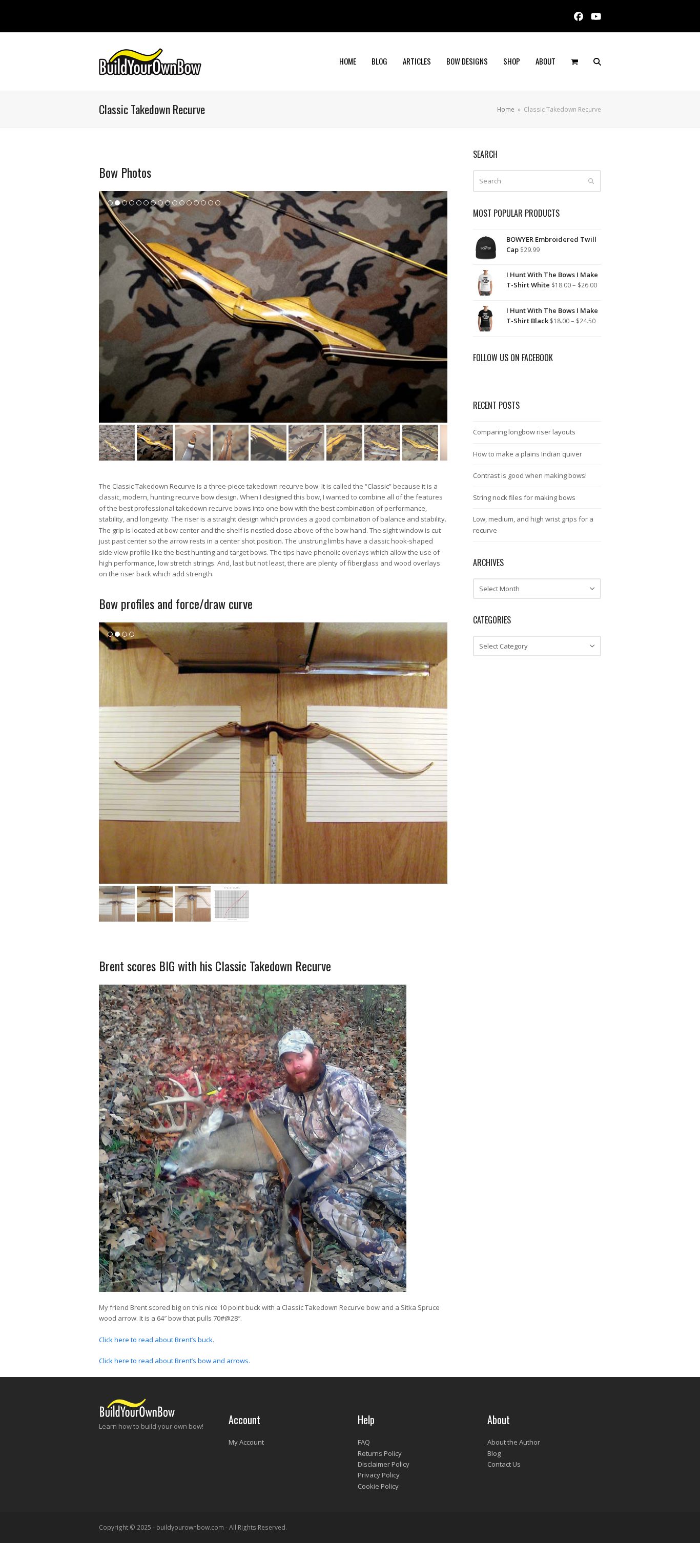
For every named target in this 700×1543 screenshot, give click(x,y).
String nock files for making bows (524, 497)
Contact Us (504, 1464)
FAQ (364, 1442)
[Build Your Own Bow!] (137, 1415)
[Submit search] (591, 181)
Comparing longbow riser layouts (524, 431)
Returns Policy (380, 1453)
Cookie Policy (378, 1486)
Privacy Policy (379, 1474)
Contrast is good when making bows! (530, 475)
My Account (246, 1442)
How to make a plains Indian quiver (527, 453)
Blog (494, 1453)
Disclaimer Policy (383, 1464)
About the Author (513, 1442)
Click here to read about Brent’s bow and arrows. (174, 1360)
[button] (574, 62)
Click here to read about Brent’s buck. (156, 1339)
